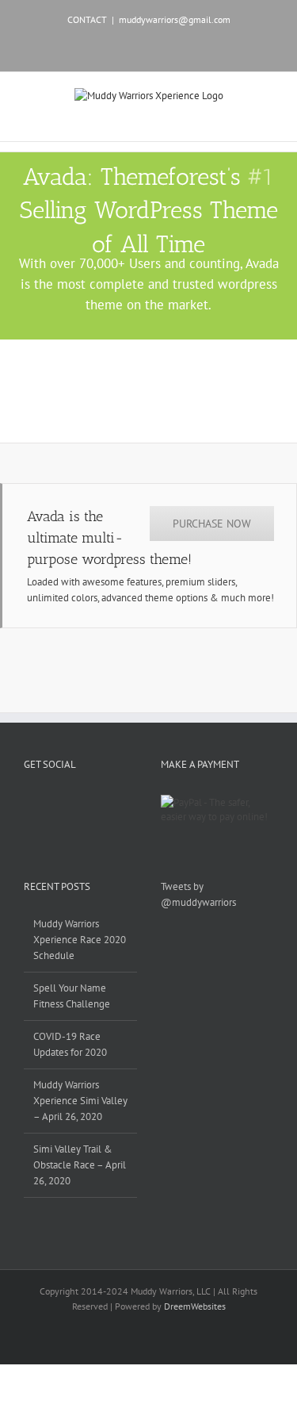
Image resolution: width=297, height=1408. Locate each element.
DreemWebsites (195, 1306)
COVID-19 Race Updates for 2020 (70, 1044)
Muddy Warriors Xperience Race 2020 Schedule (79, 939)
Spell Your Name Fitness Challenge (71, 996)
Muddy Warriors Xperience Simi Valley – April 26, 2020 (80, 1100)
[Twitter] (49, 802)
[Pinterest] (69, 802)
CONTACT (87, 19)
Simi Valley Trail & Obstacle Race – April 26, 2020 (79, 1164)
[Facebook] (28, 802)
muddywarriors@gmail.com (174, 19)
